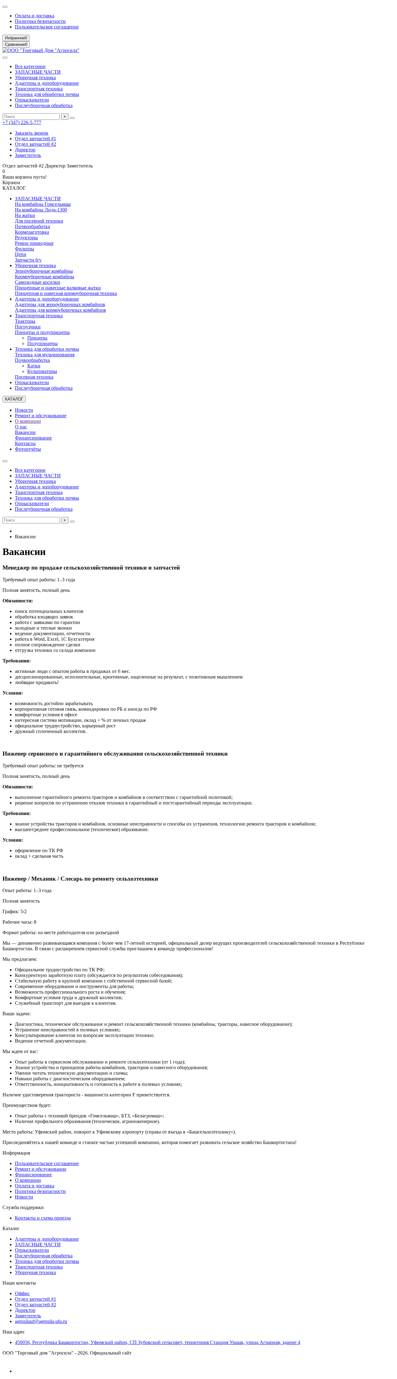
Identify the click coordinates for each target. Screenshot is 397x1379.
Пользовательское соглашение (47, 26)
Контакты (25, 443)
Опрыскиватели (32, 99)
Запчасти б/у (28, 259)
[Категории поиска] (4, 58)
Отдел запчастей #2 (35, 144)
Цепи (20, 254)
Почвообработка (32, 226)
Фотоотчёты (28, 449)
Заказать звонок (31, 133)
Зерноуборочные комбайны (44, 271)
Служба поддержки (23, 1207)
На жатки (25, 215)
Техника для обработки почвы (47, 94)
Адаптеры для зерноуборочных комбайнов (60, 304)
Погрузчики (28, 326)
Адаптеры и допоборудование (47, 83)
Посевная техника (34, 376)
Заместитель (28, 155)
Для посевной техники (39, 220)
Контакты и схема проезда (43, 1218)
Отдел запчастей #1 (35, 138)
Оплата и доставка (34, 15)
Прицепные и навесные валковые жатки (58, 287)
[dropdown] (4, 7)
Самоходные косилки (37, 282)
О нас (21, 426)
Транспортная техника (39, 88)
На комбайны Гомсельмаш (43, 204)
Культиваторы (42, 371)
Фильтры (24, 248)
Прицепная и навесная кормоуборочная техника (66, 293)
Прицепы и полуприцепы (42, 332)
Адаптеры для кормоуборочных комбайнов (60, 310)
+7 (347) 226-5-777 (21, 122)
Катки (33, 365)
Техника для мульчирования (44, 354)
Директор (25, 149)
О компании (28, 421)
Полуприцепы (42, 343)
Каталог (11, 1228)
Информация (16, 1153)
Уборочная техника (35, 77)
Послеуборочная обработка (44, 105)
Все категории (30, 66)
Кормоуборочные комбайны (44, 276)
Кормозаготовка (32, 232)
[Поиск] (72, 118)
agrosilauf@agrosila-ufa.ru (41, 1321)
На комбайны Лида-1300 (41, 209)
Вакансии (25, 432)
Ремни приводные (34, 243)
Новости (24, 410)
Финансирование (33, 437)
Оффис (22, 1293)
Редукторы (26, 237)
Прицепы (37, 337)
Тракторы (25, 321)
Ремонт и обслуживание (40, 415)
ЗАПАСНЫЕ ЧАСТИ (38, 72)
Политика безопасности (40, 21)
